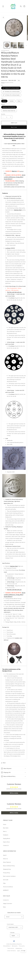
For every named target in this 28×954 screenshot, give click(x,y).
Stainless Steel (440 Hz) (9, 107)
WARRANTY (6, 890)
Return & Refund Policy (9, 865)
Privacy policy (22, 945)
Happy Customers (7, 903)
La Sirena (7, 248)
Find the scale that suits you (14, 292)
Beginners (14, 171)
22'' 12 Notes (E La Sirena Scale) (11, 95)
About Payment (7, 862)
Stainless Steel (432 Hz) (9, 110)
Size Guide (5, 879)
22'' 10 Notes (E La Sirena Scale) (11, 91)
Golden (12, 101)
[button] (3, 6)
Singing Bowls (6, 838)
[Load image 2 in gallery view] (14, 45)
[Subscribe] (21, 917)
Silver (19, 101)
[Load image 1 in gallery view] (7, 45)
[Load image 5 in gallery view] (21, 45)
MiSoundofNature (13, 944)
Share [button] (4, 762)
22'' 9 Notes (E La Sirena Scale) (11, 88)
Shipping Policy (7, 869)
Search (5, 855)
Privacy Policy (6, 872)
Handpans (5, 835)
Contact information (11, 950)
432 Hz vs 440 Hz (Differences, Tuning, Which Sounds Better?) (14, 177)
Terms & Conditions (8, 886)
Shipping (2, 82)
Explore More (6, 842)
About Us (5, 858)
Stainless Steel (18, 210)
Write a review (14, 793)
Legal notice (19, 950)
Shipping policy (19, 948)
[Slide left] (1, 45)
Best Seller (6, 828)
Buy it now (14, 127)
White (4, 101)
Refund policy (15, 945)
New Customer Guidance (9, 876)
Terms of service (11, 948)
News (4, 907)
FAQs (4, 883)
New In (5, 831)
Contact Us (6, 845)
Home (4, 824)
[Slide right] (26, 45)
